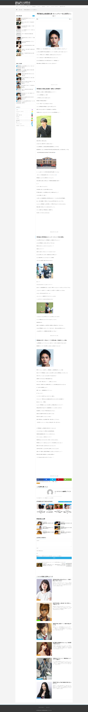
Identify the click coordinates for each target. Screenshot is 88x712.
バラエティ (38, 6)
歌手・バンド (28, 6)
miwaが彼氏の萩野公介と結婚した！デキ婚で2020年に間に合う (41, 512)
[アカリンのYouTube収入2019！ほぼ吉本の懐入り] (50, 509)
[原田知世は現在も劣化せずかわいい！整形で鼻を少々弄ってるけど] (44, 590)
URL (37, 553)
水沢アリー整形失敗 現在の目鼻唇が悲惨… (28, 33)
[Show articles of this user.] (45, 492)
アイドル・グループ (22, 6)
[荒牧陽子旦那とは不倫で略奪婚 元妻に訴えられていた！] (44, 690)
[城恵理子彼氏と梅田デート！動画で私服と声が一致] (44, 631)
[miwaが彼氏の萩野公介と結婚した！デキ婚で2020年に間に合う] (41, 508)
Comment (38, 540)
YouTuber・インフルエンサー (24, 125)
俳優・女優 (33, 6)
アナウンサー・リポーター (54, 6)
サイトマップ (48, 707)
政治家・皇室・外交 (62, 6)
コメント (51, 481)
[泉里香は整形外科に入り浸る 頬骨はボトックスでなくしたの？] (69, 563)
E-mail (37, 550)
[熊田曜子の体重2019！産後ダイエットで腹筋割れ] (58, 508)
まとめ (24, 109)
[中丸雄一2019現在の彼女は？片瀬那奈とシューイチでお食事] (67, 508)
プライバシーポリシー (41, 707)
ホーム (17, 6)
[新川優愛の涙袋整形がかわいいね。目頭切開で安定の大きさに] (44, 649)
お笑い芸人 (43, 6)
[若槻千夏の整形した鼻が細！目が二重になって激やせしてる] (44, 612)
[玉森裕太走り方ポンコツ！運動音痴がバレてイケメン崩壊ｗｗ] (44, 669)
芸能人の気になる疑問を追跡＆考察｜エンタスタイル (22, 3)
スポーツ (48, 6)
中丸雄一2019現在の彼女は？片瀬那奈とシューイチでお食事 (67, 512)
